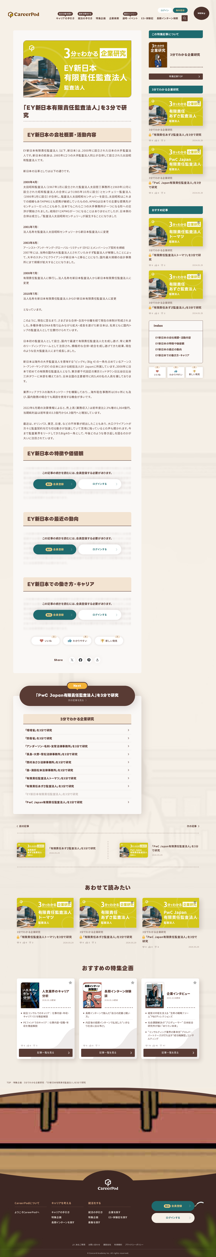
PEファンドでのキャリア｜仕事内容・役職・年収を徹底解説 (46, 1024)
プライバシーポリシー (134, 1244)
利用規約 (118, 1244)
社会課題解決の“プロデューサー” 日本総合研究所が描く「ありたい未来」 (170, 1024)
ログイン (165, 10)
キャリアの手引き (65, 18)
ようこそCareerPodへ (27, 1212)
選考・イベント (130, 18)
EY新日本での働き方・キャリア (172, 355)
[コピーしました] (97, 660)
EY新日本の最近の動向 (168, 349)
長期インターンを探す (63, 1222)
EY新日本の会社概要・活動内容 (173, 337)
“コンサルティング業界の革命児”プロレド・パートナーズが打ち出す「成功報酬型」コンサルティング (171, 1035)
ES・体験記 (147, 18)
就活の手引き (85, 18)
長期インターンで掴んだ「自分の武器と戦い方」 (108, 1015)
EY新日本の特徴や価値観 (169, 343)
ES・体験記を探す (118, 1217)
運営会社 (107, 1244)
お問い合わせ (94, 1244)
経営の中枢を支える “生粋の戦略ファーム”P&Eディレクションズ (168, 1015)
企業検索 (114, 18)
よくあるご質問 (78, 1244)
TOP (9, 1082)
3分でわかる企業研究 (34, 1082)
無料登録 (180, 10)
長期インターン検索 (167, 18)
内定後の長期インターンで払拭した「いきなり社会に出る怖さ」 (108, 1024)
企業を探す (115, 1212)
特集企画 (101, 18)
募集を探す (94, 1222)
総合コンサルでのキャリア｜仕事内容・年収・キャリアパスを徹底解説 (46, 1015)
